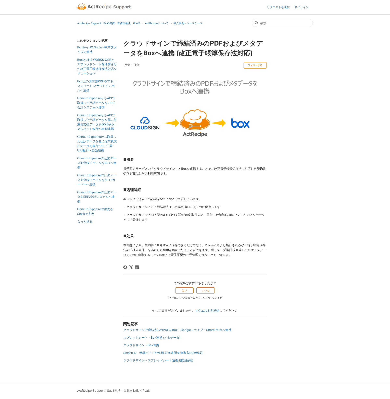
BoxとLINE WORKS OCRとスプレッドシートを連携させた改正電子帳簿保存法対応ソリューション (97, 66)
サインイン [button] (302, 7)
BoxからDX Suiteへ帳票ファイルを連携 (97, 49)
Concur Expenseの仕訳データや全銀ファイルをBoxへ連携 (96, 162)
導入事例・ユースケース (188, 23)
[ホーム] (104, 7)
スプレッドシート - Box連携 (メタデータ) (151, 337)
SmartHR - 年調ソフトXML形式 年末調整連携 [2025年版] (162, 353)
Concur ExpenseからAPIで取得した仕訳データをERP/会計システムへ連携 (96, 102)
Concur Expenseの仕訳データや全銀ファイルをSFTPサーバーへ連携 (96, 179)
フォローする (255, 65)
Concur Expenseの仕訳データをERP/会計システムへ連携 (96, 196)
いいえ (205, 290)
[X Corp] (131, 267)
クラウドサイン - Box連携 (141, 345)
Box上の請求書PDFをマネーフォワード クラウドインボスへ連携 (96, 85)
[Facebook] (125, 267)
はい (184, 290)
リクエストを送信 (278, 7)
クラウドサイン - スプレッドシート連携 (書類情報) (158, 360)
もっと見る (84, 221)
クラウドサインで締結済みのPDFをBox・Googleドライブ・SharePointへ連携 (177, 330)
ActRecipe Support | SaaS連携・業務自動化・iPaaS (108, 23)
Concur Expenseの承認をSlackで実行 (95, 211)
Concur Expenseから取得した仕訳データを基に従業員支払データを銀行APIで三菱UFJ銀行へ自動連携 (97, 143)
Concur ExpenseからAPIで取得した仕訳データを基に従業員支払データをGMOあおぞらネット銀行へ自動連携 (97, 122)
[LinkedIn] (137, 267)
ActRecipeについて (156, 23)
